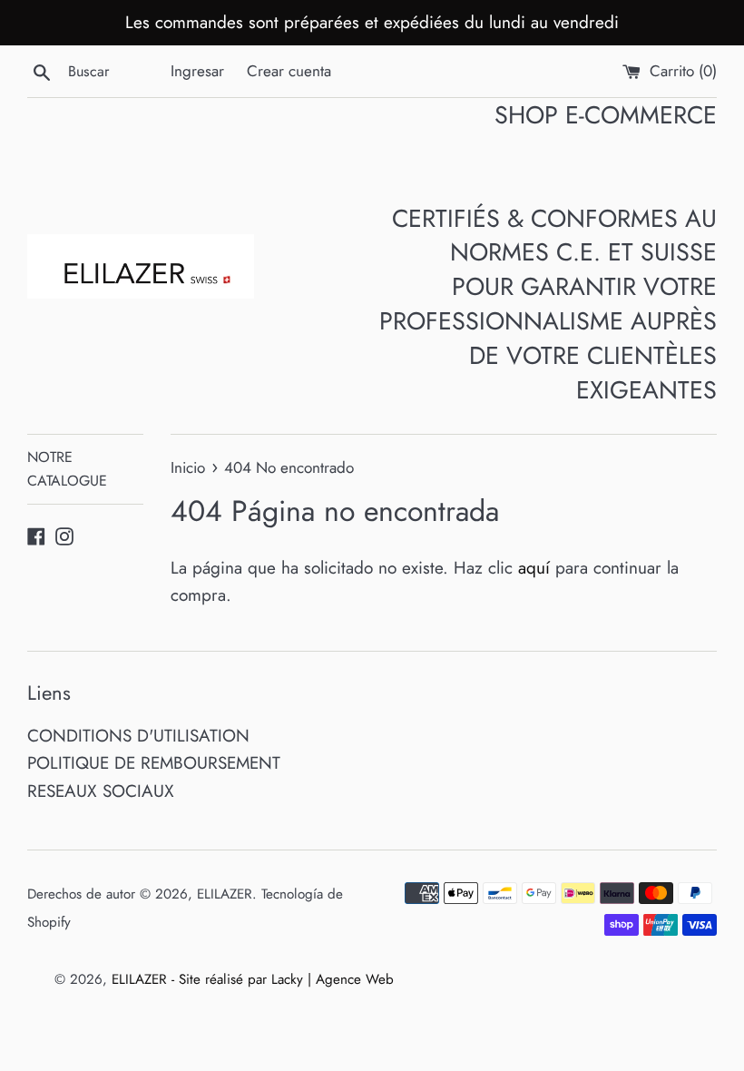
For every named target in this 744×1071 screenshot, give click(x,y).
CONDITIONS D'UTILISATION (138, 735)
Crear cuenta (289, 71)
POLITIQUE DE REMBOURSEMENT (153, 763)
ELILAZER (224, 894)
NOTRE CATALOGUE (67, 469)
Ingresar (197, 71)
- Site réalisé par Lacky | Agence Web (282, 979)
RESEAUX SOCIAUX (100, 791)
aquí (534, 567)
